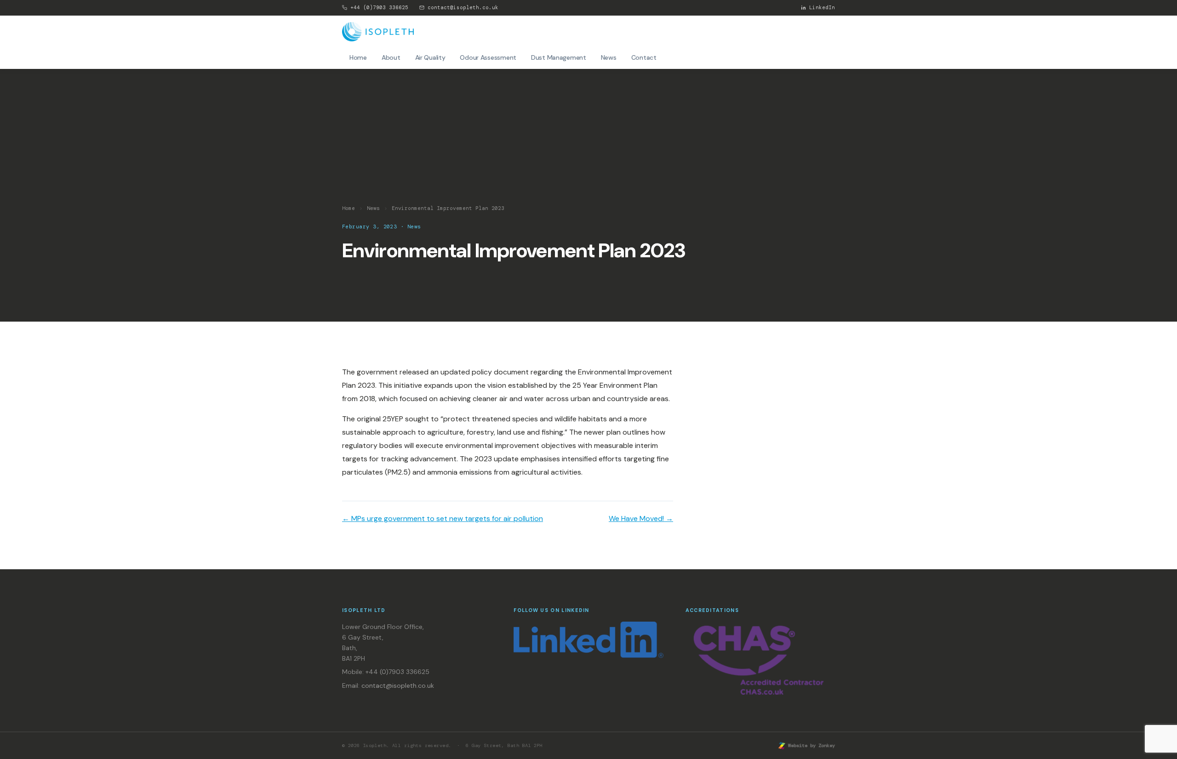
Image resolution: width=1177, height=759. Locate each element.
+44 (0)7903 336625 (379, 7)
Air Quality (430, 57)
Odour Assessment (488, 57)
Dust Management (558, 57)
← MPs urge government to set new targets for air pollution (442, 518)
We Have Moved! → (641, 518)
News (609, 57)
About (391, 57)
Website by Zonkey (810, 745)
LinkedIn (822, 7)
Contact (644, 57)
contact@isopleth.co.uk (463, 7)
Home (358, 57)
